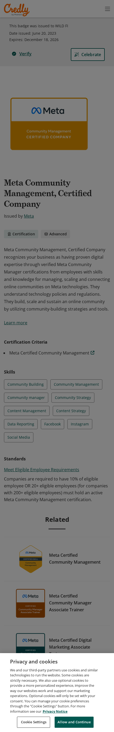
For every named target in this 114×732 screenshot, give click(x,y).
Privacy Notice (55, 711)
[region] (57, 692)
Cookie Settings (33, 722)
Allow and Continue (74, 722)
